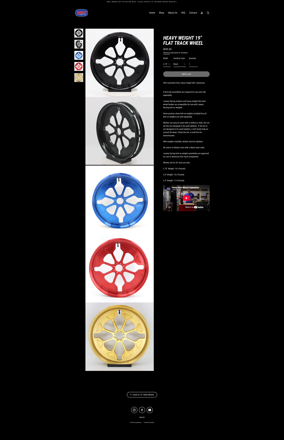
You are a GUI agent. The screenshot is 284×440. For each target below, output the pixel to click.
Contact (193, 12)
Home (152, 12)
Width (165, 58)
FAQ (183, 12)
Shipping (166, 53)
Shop (161, 12)
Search (142, 417)
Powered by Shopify (149, 422)
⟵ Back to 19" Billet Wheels (142, 395)
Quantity (192, 58)
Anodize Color (179, 58)
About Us (172, 12)
